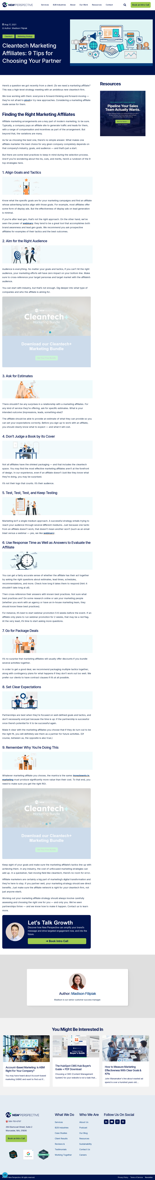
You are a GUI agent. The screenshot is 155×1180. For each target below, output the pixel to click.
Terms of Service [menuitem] (136, 1177)
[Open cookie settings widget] (5, 1175)
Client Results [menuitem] (61, 1138)
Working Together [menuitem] (63, 1155)
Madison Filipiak (83, 993)
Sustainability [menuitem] (85, 1144)
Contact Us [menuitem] (84, 1149)
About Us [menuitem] (83, 1122)
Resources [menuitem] (97, 5)
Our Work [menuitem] (83, 5)
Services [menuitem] (45, 5)
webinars (28, 223)
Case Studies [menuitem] (61, 1133)
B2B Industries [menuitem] (59, 5)
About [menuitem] (72, 5)
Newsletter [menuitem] (149, 1177)
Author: (15, 28)
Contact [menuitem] (109, 5)
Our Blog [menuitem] (83, 1133)
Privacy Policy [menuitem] (123, 1177)
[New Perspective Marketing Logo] (17, 4)
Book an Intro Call (140, 5)
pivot (27, 100)
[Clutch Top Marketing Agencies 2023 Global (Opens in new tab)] (43, 1159)
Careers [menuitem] (83, 1155)
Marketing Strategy (25, 36)
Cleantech (8, 36)
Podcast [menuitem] (83, 1127)
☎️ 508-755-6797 (13, 1121)
